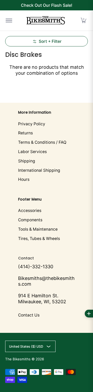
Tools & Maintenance (38, 229)
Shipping (26, 161)
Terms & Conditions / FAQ (42, 142)
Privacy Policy (31, 123)
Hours (23, 179)
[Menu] (8, 20)
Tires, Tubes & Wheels (39, 238)
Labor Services (32, 151)
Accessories (29, 210)
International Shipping (39, 170)
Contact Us (29, 315)
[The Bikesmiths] (45, 20)
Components (30, 219)
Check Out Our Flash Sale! (46, 5)
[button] (83, 20)
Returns (25, 132)
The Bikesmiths (17, 359)
